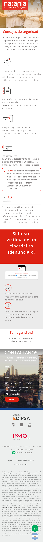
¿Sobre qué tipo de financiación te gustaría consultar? (19, 388)
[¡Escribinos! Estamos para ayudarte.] (35, 528)
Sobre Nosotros (20, 464)
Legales (10, 460)
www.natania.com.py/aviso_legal (11, 507)
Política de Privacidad (25, 460)
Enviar (12, 399)
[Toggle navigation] (38, 3)
